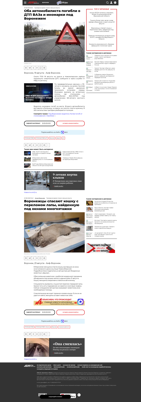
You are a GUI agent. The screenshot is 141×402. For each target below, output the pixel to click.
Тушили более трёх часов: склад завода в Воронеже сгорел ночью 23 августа (102, 22)
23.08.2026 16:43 (28, 198)
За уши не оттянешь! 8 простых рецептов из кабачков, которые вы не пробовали (105, 203)
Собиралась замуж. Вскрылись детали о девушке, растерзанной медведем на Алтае (104, 76)
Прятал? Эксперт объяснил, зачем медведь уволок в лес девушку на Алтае (104, 69)
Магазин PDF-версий (69, 365)
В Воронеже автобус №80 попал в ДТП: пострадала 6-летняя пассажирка (73, 153)
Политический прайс (73, 367)
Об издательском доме (44, 365)
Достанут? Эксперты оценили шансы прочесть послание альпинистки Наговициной (105, 222)
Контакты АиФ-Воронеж (44, 367)
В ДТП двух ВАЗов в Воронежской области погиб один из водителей (42, 164)
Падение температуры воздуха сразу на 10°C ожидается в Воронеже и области (101, 37)
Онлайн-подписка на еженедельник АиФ (89, 365)
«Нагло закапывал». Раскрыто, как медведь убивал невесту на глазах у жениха (105, 215)
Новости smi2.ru (30, 192)
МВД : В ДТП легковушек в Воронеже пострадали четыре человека (41, 153)
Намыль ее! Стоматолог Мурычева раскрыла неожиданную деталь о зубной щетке (104, 82)
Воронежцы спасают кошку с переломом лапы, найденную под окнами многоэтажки (101, 29)
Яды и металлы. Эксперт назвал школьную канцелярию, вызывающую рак (103, 209)
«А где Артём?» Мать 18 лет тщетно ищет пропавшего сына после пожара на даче (104, 234)
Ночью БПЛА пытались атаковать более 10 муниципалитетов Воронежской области (101, 14)
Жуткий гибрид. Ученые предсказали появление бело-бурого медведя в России (105, 63)
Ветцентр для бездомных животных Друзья (37, 253)
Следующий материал (55, 396)
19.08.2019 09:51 (28, 8)
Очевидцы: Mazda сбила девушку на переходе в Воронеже (72, 158)
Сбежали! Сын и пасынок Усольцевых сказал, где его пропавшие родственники (105, 57)
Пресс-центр (57, 365)
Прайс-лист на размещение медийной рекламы (96, 367)
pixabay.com (27, 63)
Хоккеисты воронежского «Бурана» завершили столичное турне (101, 45)
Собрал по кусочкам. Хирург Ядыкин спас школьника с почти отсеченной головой (105, 88)
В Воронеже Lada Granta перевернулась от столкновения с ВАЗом (42, 159)
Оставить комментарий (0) (70, 123)
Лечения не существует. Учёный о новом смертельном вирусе (104, 227)
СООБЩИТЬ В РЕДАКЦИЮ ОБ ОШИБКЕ (47, 369)
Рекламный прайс (59, 367)
